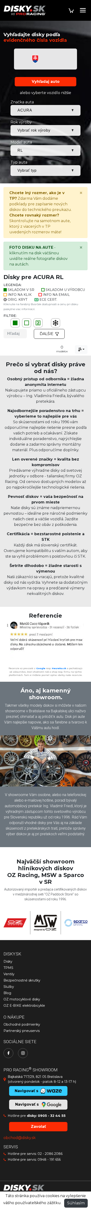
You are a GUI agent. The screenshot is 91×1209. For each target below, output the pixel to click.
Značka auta (22, 102)
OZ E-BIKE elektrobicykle (24, 1005)
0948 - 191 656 (49, 1159)
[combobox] (81, 349)
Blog (7, 993)
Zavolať (38, 1126)
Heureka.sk (59, 668)
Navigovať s (27, 1104)
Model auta (21, 142)
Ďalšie (46, 334)
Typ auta (18, 162)
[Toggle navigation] (82, 10)
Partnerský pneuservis (22, 1031)
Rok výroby (21, 122)
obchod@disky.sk (20, 1138)
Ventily (9, 974)
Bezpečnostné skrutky (22, 980)
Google (40, 668)
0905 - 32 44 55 (52, 1116)
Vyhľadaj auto (46, 81)
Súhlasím (76, 1203)
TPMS (8, 968)
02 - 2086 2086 (50, 1154)
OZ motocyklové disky (22, 999)
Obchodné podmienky (22, 1024)
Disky (8, 961)
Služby (9, 987)
